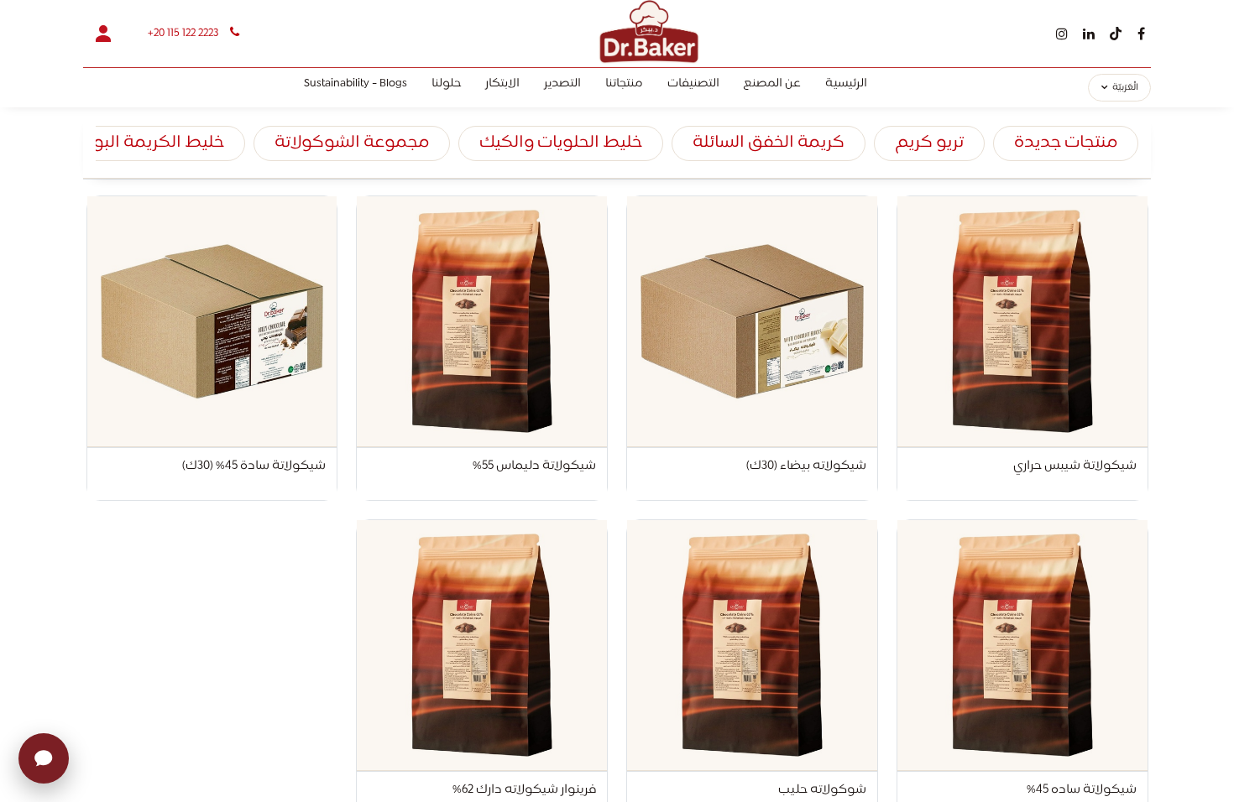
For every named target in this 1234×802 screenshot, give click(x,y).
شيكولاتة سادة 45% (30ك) (254, 467)
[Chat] (43, 758)
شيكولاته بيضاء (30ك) (806, 467)
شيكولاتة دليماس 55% (534, 467)
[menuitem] (846, 87)
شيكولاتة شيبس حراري (1075, 467)
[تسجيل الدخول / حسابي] (103, 33)
